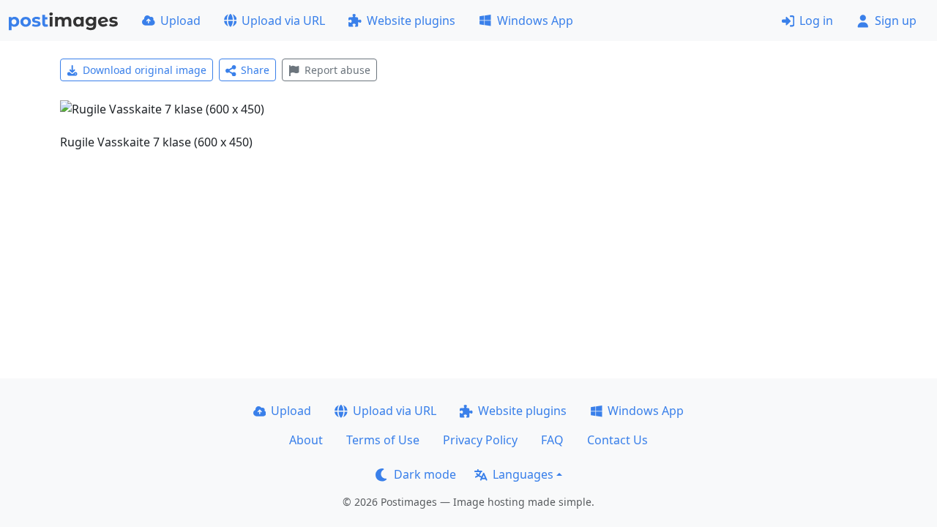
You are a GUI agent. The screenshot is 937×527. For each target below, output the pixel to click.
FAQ (552, 440)
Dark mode (425, 474)
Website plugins (411, 20)
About (306, 440)
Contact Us (617, 440)
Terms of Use (382, 440)
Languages (523, 474)
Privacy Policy (480, 440)
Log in (816, 20)
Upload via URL (283, 20)
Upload (180, 20)
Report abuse (337, 70)
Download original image (144, 70)
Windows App (535, 20)
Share (255, 70)
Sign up (896, 20)
